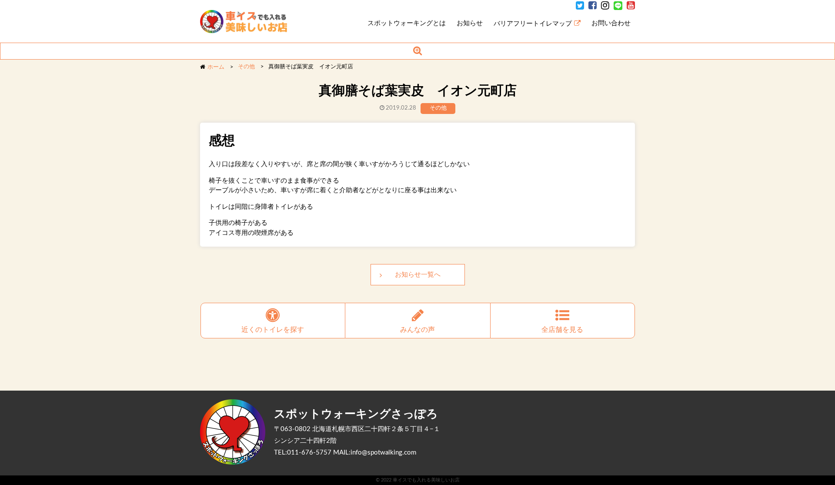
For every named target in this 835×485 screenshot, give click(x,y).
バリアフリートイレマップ (533, 23)
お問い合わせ (611, 23)
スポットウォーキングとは (406, 23)
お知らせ (470, 23)
